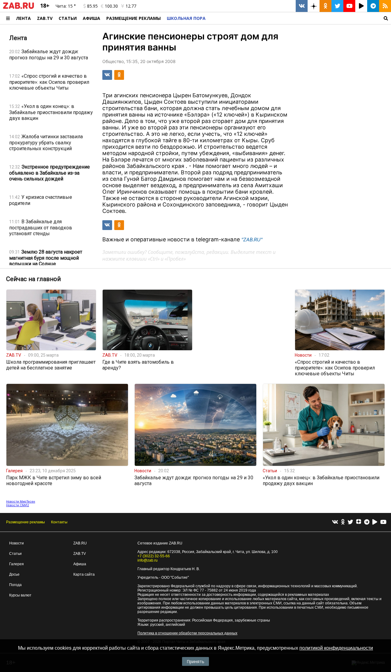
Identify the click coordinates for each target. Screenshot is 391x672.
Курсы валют (20, 595)
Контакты (59, 522)
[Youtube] (383, 522)
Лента (23, 18)
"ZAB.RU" (251, 239)
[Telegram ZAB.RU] (373, 6)
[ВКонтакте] (335, 522)
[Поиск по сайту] (300, 18)
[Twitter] (350, 522)
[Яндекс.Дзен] (359, 522)
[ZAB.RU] (18, 8)
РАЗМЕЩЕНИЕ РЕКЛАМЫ (133, 18)
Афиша (91, 18)
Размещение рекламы (25, 522)
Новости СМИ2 (17, 505)
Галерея (16, 564)
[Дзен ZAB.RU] (314, 6)
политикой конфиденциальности (336, 648)
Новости (16, 543)
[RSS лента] (385, 6)
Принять (195, 661)
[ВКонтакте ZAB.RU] (302, 6)
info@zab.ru (147, 560)
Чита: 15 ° (66, 6)
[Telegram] (367, 522)
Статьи (68, 18)
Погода (15, 585)
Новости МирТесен (20, 501)
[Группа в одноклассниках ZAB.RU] (325, 6)
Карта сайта (84, 574)
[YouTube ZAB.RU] (349, 6)
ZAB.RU (80, 543)
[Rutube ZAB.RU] (361, 6)
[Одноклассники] (343, 522)
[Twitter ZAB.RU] (337, 6)
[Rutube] (375, 522)
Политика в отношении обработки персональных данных (187, 633)
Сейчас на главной (33, 279)
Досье (14, 574)
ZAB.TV (45, 18)
